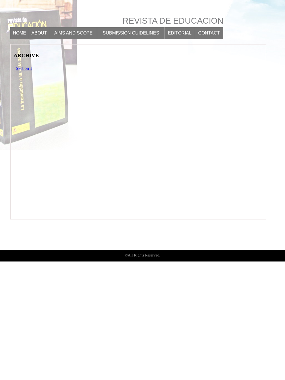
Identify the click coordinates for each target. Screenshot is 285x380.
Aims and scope (73, 33)
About (39, 33)
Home (19, 33)
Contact (209, 33)
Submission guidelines (131, 33)
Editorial (179, 33)
